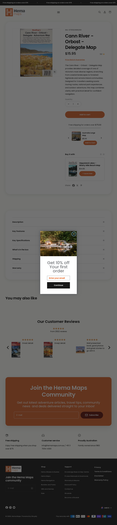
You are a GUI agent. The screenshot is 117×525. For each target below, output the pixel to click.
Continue (58, 285)
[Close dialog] (74, 234)
